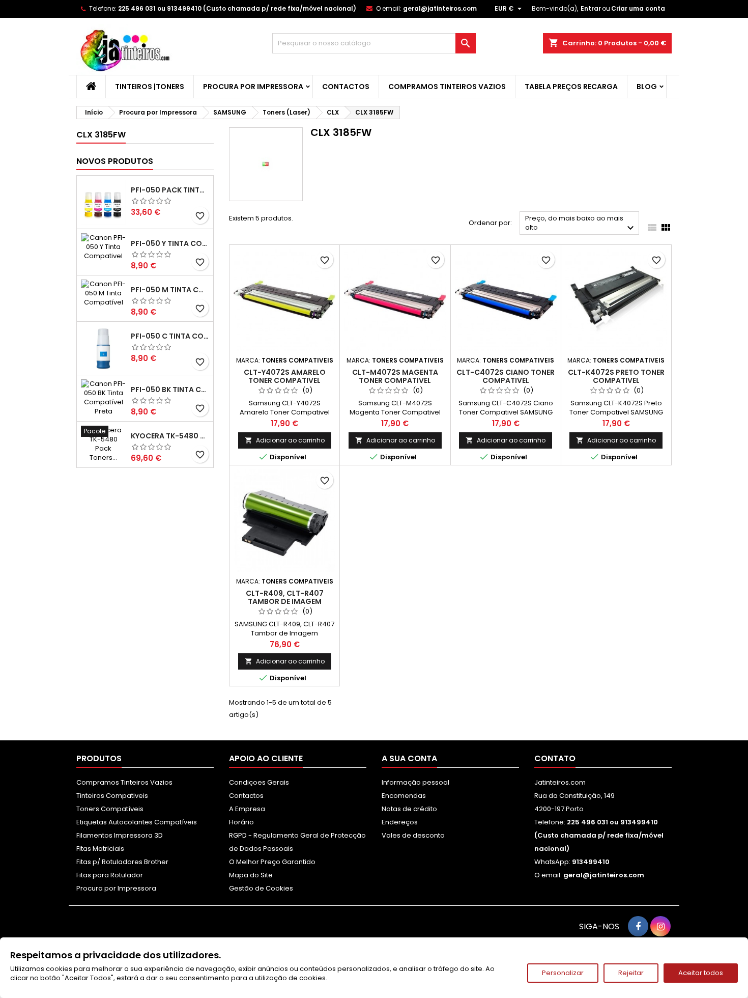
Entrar (591, 8)
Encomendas (404, 795)
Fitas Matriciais (100, 848)
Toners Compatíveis (109, 809)
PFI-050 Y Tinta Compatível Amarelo (170, 243)
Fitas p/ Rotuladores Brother (122, 862)
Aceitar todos (700, 973)
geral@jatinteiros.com (440, 8)
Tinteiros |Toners (149, 86)
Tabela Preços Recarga (571, 86)
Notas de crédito (409, 809)
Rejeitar (631, 973)
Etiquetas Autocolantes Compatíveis (136, 822)
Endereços (400, 822)
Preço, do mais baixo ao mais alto (581, 223)
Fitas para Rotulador (109, 875)
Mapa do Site (251, 875)
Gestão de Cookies (261, 888)
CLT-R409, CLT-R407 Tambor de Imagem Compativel (285, 601)
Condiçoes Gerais (259, 782)
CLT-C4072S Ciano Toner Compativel (505, 376)
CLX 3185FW (101, 135)
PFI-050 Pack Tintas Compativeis (170, 190)
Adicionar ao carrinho (285, 440)
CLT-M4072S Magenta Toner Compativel (395, 376)
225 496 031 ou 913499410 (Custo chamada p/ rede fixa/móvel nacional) (237, 8)
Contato (555, 758)
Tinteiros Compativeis (112, 795)
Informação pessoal (415, 782)
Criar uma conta (638, 8)
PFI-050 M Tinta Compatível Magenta (170, 290)
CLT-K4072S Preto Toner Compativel (616, 376)
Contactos (345, 86)
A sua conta (409, 758)
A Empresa (247, 809)
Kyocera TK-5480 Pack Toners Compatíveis (170, 436)
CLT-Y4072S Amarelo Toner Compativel (285, 376)
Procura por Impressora (253, 86)
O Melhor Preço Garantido (272, 862)
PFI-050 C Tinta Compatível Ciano (170, 336)
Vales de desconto (413, 835)
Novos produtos (114, 161)
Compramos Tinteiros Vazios (447, 86)
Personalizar (563, 973)
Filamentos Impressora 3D (119, 835)
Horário (241, 822)
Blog (647, 86)
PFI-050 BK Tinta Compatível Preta (170, 389)
